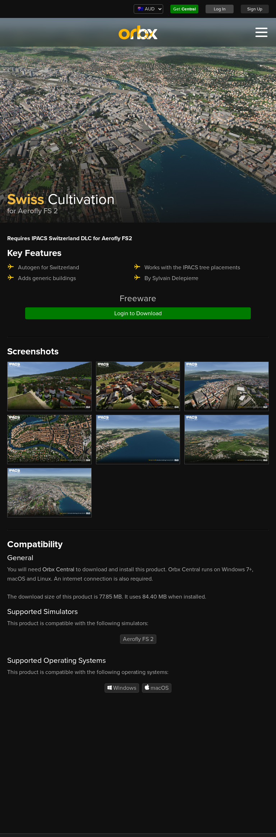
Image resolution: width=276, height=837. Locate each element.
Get (184, 8)
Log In (220, 8)
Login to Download (138, 313)
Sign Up (254, 8)
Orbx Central (58, 569)
